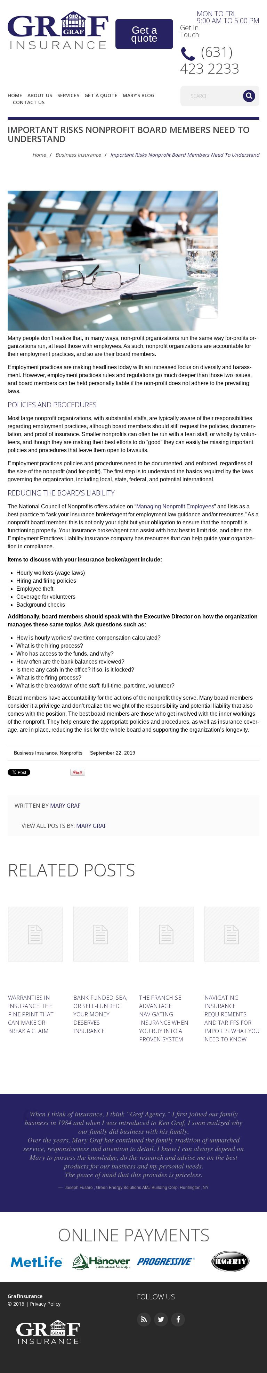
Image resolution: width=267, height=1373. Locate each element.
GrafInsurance (25, 1296)
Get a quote (144, 34)
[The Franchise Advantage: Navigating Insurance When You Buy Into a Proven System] (166, 934)
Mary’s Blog (138, 95)
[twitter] (161, 1319)
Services (68, 95)
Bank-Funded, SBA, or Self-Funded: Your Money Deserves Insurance (100, 1014)
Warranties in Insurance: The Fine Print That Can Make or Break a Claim (31, 1014)
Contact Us (28, 102)
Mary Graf (65, 805)
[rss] (144, 1319)
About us (39, 95)
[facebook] (178, 1319)
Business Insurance (78, 154)
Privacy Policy (45, 1303)
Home (15, 95)
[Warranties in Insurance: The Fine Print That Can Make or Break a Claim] (35, 934)
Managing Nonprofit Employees (175, 506)
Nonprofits (71, 753)
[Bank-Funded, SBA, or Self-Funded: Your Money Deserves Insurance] (100, 934)
